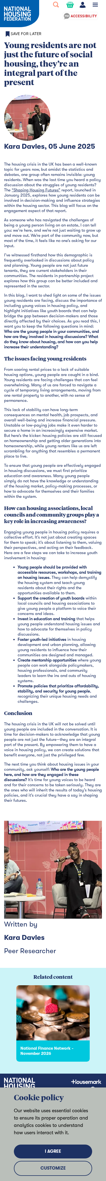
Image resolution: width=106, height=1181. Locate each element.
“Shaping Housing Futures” (36, 190)
